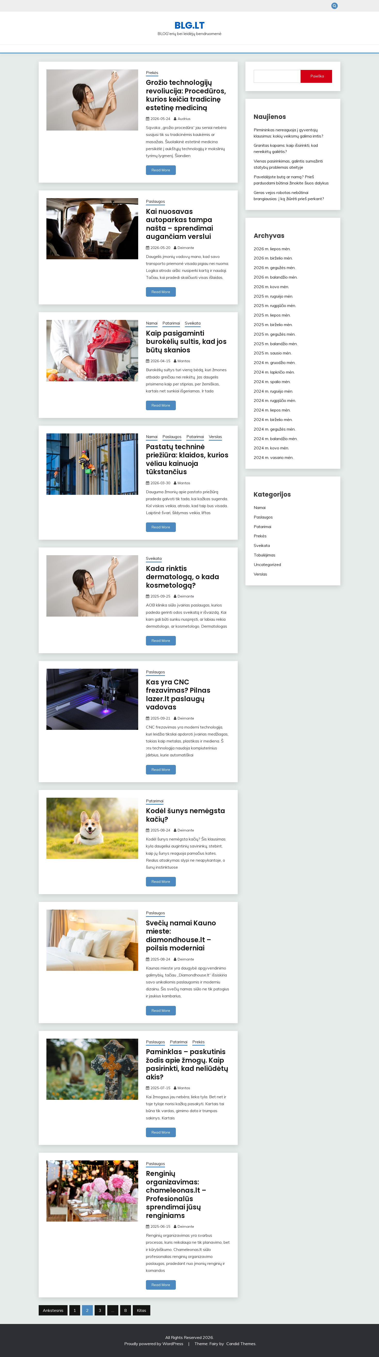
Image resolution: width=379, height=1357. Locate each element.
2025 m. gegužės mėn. (274, 334)
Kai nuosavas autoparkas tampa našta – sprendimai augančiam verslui (179, 224)
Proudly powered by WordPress (153, 1343)
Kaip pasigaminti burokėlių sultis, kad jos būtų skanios (186, 342)
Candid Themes (241, 1343)
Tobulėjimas (264, 555)
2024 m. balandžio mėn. (276, 438)
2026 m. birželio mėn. (273, 258)
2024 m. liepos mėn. (272, 410)
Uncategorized (267, 564)
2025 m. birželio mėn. (273, 324)
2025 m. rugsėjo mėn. (273, 296)
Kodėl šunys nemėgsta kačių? (185, 815)
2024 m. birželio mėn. (273, 419)
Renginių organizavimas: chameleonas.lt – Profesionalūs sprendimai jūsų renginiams (176, 1194)
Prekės (152, 72)
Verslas (215, 436)
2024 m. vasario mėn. (273, 457)
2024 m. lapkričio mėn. (274, 372)
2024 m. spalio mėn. (272, 381)
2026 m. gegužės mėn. (274, 267)
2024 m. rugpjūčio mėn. (275, 400)
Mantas (184, 361)
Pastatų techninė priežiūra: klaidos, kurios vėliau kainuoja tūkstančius (187, 459)
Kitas (141, 1310)
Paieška (317, 76)
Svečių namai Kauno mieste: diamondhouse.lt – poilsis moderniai (181, 935)
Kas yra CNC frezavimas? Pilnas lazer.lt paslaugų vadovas (178, 694)
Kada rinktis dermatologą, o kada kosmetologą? (182, 577)
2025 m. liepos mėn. (272, 315)
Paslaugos (155, 201)
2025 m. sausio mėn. (273, 353)
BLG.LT (190, 25)
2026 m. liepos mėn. (272, 248)
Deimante (186, 247)
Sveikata (193, 323)
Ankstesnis (53, 1310)
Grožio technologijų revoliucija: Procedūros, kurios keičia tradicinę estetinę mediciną (186, 95)
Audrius (184, 118)
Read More (161, 170)
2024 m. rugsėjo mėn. (273, 391)
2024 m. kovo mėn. (271, 447)
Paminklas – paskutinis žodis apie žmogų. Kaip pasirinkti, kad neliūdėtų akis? (187, 1064)
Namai (152, 323)
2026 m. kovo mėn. (271, 286)
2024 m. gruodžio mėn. (274, 362)
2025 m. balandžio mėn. (276, 343)
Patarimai (171, 323)
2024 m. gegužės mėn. (274, 429)
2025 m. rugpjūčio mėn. (275, 305)
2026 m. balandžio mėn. (276, 277)
